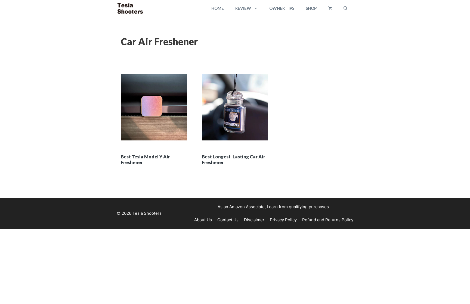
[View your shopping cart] (330, 8)
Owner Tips (281, 8)
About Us (203, 219)
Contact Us (228, 219)
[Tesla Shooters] (130, 8)
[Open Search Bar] (345, 8)
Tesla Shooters (147, 213)
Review (243, 8)
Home (217, 8)
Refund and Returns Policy (327, 219)
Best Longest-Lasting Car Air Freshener (233, 159)
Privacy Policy (283, 219)
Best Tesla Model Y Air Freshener (145, 159)
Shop (311, 8)
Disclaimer (254, 219)
